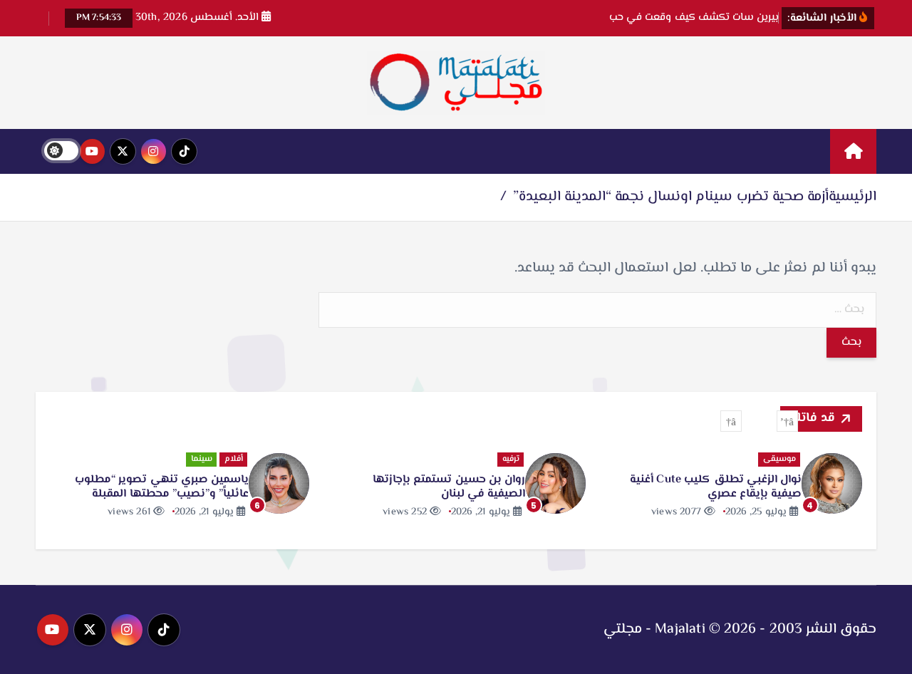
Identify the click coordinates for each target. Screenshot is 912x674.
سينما (201, 459)
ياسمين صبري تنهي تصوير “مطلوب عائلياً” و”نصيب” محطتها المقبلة (162, 487)
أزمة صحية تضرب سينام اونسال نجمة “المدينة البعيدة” (671, 197)
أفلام (233, 459)
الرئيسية (852, 197)
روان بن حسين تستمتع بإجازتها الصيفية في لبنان (449, 487)
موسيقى (779, 459)
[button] (787, 421)
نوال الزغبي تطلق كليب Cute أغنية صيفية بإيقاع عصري (716, 487)
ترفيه (510, 459)
